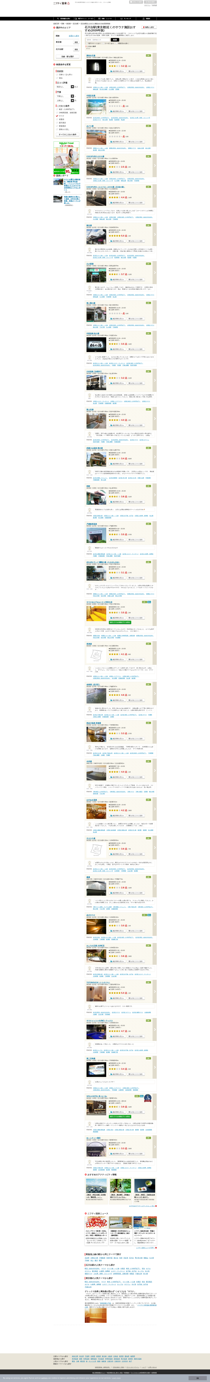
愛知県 (127, 1356)
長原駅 (111, 119)
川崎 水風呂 (139, 791)
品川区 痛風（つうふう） (100, 478)
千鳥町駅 (136, 180)
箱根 (80, 1359)
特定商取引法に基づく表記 (115, 1372)
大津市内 (125, 1361)
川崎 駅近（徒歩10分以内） (118, 791)
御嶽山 (146, 1258)
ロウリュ (88, 1271)
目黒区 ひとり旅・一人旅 (100, 148)
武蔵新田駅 (108, 403)
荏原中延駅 (133, 365)
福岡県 (132, 1356)
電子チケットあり (94, 43)
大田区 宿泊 (109, 1129)
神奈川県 (75, 1356)
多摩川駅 (95, 793)
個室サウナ (88, 1274)
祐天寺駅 (103, 596)
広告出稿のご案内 (118, 1367)
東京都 (104, 1356)
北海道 (115, 1356)
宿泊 (143, 1268)
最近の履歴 (150, 2)
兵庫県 (93, 1356)
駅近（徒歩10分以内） (92, 1268)
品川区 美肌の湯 (97, 974)
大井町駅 (117, 871)
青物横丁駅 (114, 939)
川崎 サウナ (130, 791)
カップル (141, 1271)
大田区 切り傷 (132, 830)
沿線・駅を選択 (67, 56)
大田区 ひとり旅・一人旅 (100, 87)
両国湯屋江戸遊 (105, 1303)
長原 (120, 1258)
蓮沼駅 (115, 403)
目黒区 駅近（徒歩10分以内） (118, 148)
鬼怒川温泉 (138, 1359)
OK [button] (198, 1378)
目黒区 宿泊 (96, 635)
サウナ (103, 1268)
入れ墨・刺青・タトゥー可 (103, 1274)
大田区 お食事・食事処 (141, 515)
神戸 (130, 1361)
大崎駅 (112, 716)
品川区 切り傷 (123, 478)
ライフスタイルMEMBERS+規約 (140, 1372)
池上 (92, 1260)
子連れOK (138, 1274)
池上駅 (115, 297)
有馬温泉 (86, 1359)
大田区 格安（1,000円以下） (117, 87)
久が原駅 (111, 89)
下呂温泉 (101, 1359)
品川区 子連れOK (98, 715)
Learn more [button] (116, 1378)
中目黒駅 (118, 637)
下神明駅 (150, 753)
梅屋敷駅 (135, 1090)
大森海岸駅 (147, 1012)
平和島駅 (107, 1014)
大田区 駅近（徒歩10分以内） (136, 87)
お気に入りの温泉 (136, 2)
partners (44, 1378)
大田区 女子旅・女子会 (126, 515)
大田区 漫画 (112, 217)
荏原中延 (109, 1258)
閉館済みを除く (123, 43)
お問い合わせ (152, 1367)
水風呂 (122, 1268)
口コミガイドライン (133, 1367)
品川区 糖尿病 (113, 478)
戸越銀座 (102, 1258)
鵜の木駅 (130, 180)
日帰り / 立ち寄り (66, 75)
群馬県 (98, 1356)
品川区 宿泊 (96, 937)
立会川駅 (130, 871)
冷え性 (147, 1271)
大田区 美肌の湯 (97, 515)
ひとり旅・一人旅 (113, 1268)
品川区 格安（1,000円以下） (101, 118)
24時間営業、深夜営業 (121, 1274)
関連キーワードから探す (62, 1364)
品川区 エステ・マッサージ (117, 363)
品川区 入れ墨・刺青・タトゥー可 (140, 118)
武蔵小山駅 (141, 478)
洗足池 (125, 1258)
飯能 (98, 1361)
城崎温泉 (94, 1359)
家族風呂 (62, 126)
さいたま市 (92, 1361)
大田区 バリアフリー (116, 401)
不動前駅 (148, 478)
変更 (76, 42)
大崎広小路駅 (97, 716)
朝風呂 (132, 1274)
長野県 (121, 1356)
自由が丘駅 (140, 148)
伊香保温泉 (109, 1359)
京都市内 (117, 1361)
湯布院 (130, 1359)
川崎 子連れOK (132, 907)
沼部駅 (117, 89)
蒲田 (100, 1260)
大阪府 (110, 1356)
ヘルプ (144, 1367)
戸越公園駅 (125, 365)
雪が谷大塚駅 (103, 89)
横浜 (73, 1361)
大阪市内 (110, 1361)
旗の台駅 (105, 119)
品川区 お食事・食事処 (146, 554)
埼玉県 (81, 1356)
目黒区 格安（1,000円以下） (117, 594)
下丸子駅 (102, 327)
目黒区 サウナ (132, 148)
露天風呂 (95, 1271)
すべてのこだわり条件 (67, 134)
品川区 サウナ (97, 119)
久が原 (151, 1258)
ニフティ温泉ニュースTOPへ (145, 1248)
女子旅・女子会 (131, 1271)
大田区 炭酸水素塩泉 (99, 830)
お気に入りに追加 (136, 71)
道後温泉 (117, 1359)
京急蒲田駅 (148, 1129)
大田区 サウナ (150, 87)
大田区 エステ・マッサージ (101, 401)
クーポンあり (109, 43)
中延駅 (135, 257)
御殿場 (104, 1361)
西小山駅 (103, 480)
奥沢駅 (95, 150)
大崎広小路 (94, 1258)
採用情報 (154, 1372)
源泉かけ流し (64, 129)
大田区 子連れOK (98, 1168)
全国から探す (74, 36)
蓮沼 (96, 1260)
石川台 (131, 1258)
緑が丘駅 (148, 148)
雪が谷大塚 (139, 1258)
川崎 (77, 1361)
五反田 (87, 1258)
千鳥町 (87, 1260)
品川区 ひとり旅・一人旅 (100, 255)
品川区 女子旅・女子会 (126, 974)
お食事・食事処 (104, 1271)
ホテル (148, 1268)
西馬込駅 (95, 297)
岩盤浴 (61, 119)
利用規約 (126, 1372)
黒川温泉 (124, 1359)
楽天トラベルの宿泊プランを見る (120, 622)
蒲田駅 (145, 830)
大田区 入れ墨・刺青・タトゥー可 (103, 180)
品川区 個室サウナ (137, 1012)
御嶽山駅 (95, 89)
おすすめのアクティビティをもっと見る (142, 1206)
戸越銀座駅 (117, 442)
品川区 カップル (97, 1050)
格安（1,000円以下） (133, 1268)
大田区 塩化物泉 (111, 830)
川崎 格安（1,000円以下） (100, 791)
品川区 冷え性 (132, 478)
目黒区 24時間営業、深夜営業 (126, 635)
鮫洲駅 (136, 871)
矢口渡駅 (100, 517)
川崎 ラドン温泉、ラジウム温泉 (102, 907)
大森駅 (95, 1014)
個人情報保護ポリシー (99, 1372)
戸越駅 (103, 442)
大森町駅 (121, 1090)
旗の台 (116, 1258)
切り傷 (145, 1274)
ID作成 (154, 5)
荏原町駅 (117, 119)
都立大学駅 (101, 150)
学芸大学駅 (96, 596)
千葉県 (87, 1356)
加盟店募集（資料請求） (103, 1367)
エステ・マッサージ (118, 1271)
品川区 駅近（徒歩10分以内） (120, 118)
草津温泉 (75, 1359)
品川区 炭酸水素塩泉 (99, 554)
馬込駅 (123, 119)
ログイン (147, 5)
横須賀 (82, 1361)
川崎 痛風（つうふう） (119, 907)
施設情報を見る (118, 71)
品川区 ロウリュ (144, 440)
